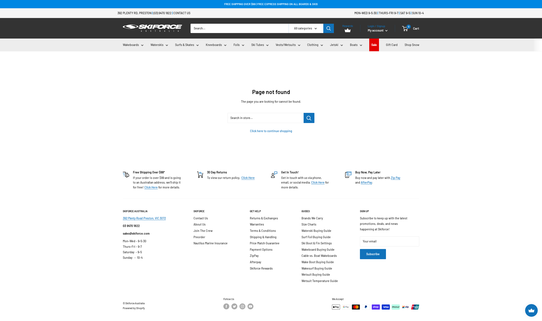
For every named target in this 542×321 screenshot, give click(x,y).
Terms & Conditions (263, 230)
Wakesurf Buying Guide (316, 268)
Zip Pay (395, 178)
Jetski (334, 45)
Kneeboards (214, 45)
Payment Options (261, 249)
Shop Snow (412, 45)
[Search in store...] (309, 118)
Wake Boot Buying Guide (317, 262)
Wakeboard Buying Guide (318, 249)
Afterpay (255, 262)
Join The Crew (203, 230)
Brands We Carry (312, 218)
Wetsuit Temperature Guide (319, 281)
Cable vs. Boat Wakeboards (319, 255)
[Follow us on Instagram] (242, 306)
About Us (200, 224)
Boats (354, 45)
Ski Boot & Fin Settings (316, 243)
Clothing (312, 45)
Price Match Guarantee (264, 243)
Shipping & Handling (263, 237)
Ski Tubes (257, 45)
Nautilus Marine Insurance (211, 243)
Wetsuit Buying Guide (315, 274)
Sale (374, 45)
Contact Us (181, 13)
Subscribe (373, 254)
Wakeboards (131, 45)
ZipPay (254, 255)
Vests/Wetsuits (286, 45)
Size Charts (308, 224)
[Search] (328, 28)
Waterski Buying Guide (316, 230)
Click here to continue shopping (271, 131)
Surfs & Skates (184, 45)
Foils (237, 45)
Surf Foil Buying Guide (316, 237)
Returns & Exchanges (264, 218)
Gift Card (392, 45)
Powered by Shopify (134, 308)
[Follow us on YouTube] (250, 306)
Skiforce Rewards (261, 268)
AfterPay (366, 182)
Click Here (151, 187)
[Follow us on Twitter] (234, 306)
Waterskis (157, 45)
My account (376, 30)
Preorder (199, 237)
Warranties (257, 224)
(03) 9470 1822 (162, 13)
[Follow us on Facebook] (226, 306)
